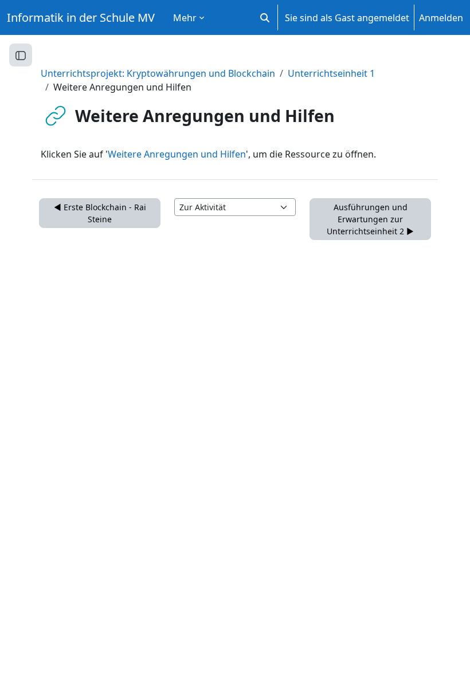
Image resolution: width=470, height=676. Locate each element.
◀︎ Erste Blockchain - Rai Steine (100, 213)
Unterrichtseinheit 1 (331, 73)
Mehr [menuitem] (185, 17)
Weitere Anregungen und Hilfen (177, 154)
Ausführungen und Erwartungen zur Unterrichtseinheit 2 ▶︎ (370, 219)
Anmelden (441, 17)
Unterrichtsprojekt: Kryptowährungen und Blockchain (158, 73)
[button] (264, 17)
